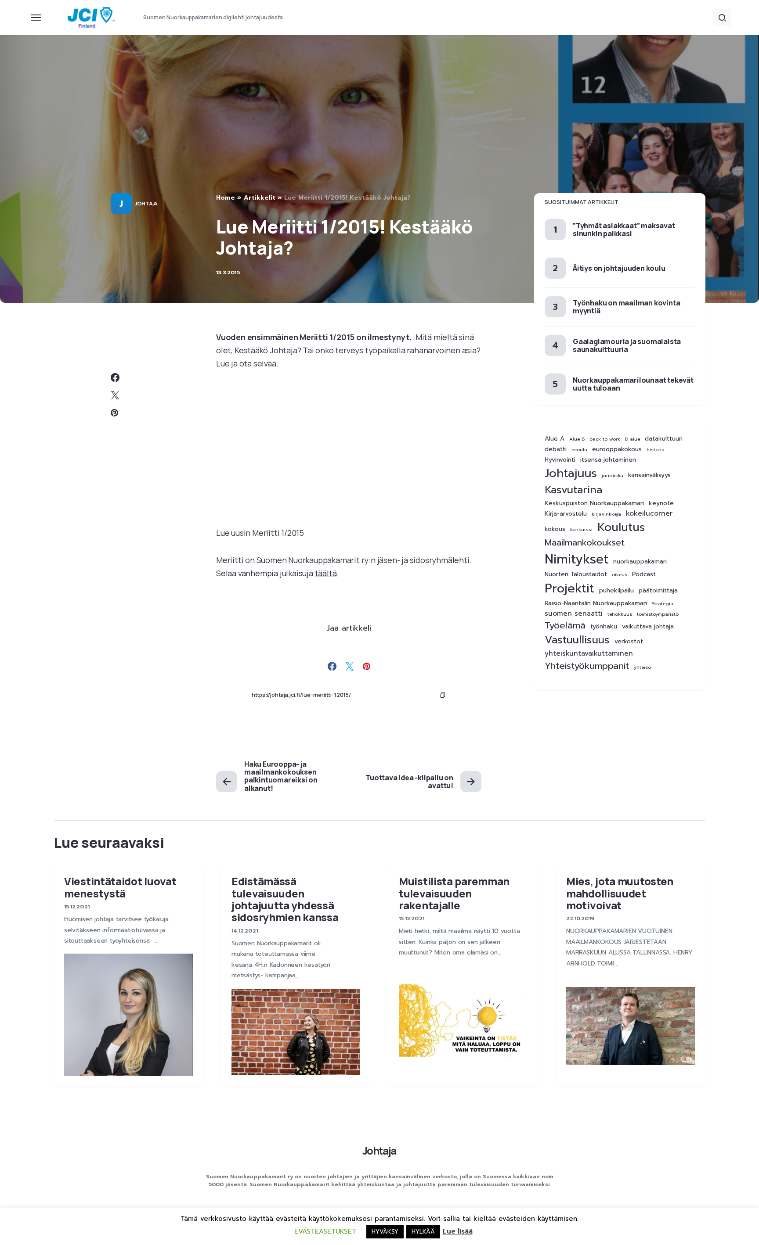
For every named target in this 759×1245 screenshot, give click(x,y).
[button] (36, 17)
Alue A (554, 438)
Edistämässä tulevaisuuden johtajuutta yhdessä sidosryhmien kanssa (284, 899)
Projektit (569, 588)
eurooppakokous (617, 449)
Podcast (644, 574)
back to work (604, 438)
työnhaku (603, 626)
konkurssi (581, 529)
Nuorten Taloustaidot (576, 574)
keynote (661, 503)
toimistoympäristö (658, 613)
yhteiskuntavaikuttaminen (589, 654)
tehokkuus (619, 613)
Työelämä (565, 625)
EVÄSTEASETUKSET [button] (325, 1231)
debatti (556, 449)
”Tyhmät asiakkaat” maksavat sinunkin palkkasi (624, 229)
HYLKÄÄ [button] (423, 1231)
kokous (555, 529)
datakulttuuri (664, 438)
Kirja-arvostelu (566, 513)
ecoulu (579, 449)
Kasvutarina (573, 490)
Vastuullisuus (577, 640)
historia (656, 449)
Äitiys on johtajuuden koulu (619, 268)
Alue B (577, 438)
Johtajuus (571, 473)
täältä (326, 573)
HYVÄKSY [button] (385, 1231)
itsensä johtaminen (608, 460)
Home (225, 197)
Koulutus (621, 527)
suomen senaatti (574, 614)
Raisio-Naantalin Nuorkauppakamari (596, 603)
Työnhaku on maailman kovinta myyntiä (626, 307)
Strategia (662, 603)
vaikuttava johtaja (648, 626)
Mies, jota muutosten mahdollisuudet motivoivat (619, 893)
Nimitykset (576, 558)
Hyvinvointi (560, 460)
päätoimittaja (658, 590)
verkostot (628, 641)
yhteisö (642, 667)
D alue (632, 438)
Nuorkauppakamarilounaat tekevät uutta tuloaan (633, 384)
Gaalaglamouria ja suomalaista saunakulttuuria (627, 345)
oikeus (619, 574)
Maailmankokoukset (585, 542)
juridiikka (612, 475)
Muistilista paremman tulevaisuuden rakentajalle (454, 893)
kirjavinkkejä (606, 513)
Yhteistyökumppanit (587, 666)
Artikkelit (259, 197)
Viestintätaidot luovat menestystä (120, 887)
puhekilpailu (616, 590)
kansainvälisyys (649, 475)
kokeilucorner (649, 514)
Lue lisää (458, 1231)
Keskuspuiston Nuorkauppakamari (594, 503)
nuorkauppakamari (640, 561)
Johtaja (146, 204)
